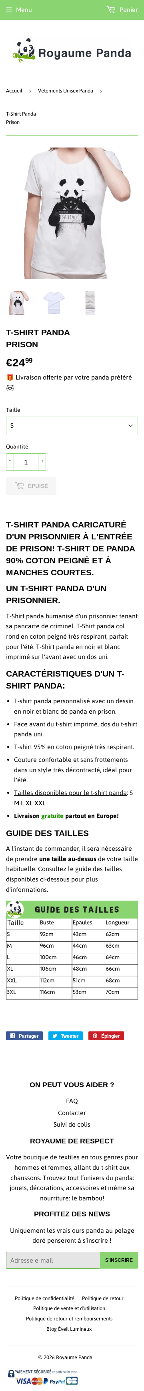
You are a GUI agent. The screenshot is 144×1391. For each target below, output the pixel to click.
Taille (13, 410)
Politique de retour (103, 1298)
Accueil (14, 91)
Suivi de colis (72, 1124)
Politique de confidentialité (44, 1298)
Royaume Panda (74, 1357)
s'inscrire (119, 1260)
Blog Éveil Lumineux (69, 1329)
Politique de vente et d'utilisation (69, 1308)
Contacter (72, 1112)
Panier (128, 9)
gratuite (52, 815)
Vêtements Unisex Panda (65, 91)
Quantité (17, 446)
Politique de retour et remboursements (69, 1319)
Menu (24, 9)
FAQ (72, 1100)
